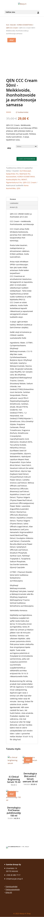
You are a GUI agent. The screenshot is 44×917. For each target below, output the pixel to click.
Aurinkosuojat (25, 171)
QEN (18, 188)
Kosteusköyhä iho (13, 179)
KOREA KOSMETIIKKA (25, 25)
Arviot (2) (13, 207)
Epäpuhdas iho (12, 174)
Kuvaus (13, 199)
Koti (7, 25)
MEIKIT (24, 179)
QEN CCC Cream (12, 28)
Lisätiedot (14, 203)
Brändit (13, 25)
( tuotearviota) (22, 112)
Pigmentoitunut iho (14, 182)
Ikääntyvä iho (24, 174)
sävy (9, 148)
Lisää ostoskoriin (26, 159)
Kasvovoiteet (11, 176)
